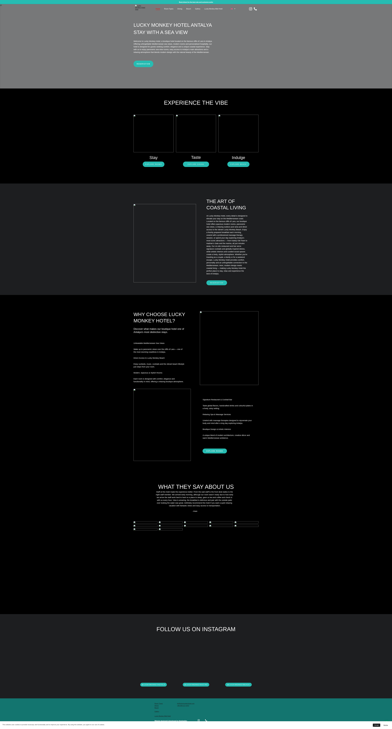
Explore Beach (238, 164)
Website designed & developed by (167, 721)
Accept (376, 725)
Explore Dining (196, 164)
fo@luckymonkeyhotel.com (185, 703)
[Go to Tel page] (255, 8)
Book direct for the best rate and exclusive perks (196, 2)
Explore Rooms (153, 164)
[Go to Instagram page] (251, 8)
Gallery (197, 9)
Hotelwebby (183, 721)
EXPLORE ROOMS (214, 451)
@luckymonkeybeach (238, 684)
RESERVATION (143, 64)
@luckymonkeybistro (196, 684)
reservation (216, 283)
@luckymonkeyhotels (153, 684)
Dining (179, 9)
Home (158, 9)
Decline (386, 725)
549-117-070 (184, 705)
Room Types (168, 9)
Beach (188, 9)
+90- (178, 705)
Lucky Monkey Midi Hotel (213, 9)
